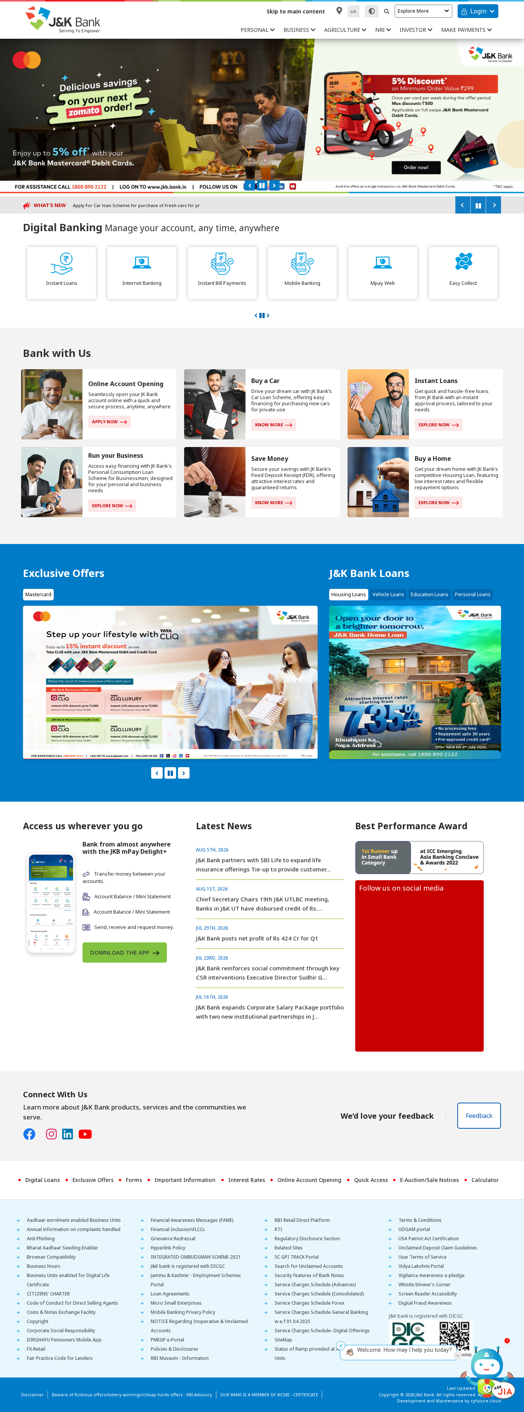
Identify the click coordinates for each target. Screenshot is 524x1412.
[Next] (493, 205)
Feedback (479, 1115)
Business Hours (43, 1266)
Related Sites (289, 1247)
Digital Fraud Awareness (425, 1303)
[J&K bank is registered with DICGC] (431, 1339)
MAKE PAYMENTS (464, 29)
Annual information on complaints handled (73, 1229)
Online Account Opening (309, 1180)
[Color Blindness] (372, 11)
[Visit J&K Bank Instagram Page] (54, 1134)
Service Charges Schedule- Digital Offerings (322, 1330)
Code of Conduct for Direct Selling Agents (72, 1303)
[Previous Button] (250, 185)
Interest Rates (246, 1180)
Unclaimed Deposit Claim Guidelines (438, 1247)
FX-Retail (36, 1349)
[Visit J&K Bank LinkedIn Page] (70, 1134)
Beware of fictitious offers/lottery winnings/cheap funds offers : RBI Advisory (132, 1394)
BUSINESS (297, 29)
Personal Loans (473, 594)
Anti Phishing (41, 1238)
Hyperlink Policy (168, 1247)
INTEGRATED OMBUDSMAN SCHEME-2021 (196, 1257)
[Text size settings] (353, 11)
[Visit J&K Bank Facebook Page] (32, 1134)
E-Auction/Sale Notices (429, 1180)
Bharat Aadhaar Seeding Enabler (62, 1247)
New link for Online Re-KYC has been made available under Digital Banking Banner (159, 205)
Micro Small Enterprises (176, 1303)
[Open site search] (386, 11)
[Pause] (478, 205)
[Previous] (462, 205)
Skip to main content (296, 11)
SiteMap (283, 1339)
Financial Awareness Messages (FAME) (192, 1220)
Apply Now (105, 421)
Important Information (185, 1180)
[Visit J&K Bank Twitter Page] (43, 1132)
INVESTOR (414, 29)
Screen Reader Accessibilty (428, 1293)
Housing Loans (348, 594)
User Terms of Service (423, 1257)
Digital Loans (42, 1180)
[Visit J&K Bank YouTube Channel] (87, 1134)
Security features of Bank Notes (309, 1275)
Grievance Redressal (173, 1238)
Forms (134, 1180)
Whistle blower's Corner (425, 1284)
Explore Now (434, 424)
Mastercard (38, 594)
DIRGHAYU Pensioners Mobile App (64, 1339)
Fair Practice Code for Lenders (60, 1358)
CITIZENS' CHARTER (48, 1293)
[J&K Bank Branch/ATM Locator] (339, 11)
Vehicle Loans (388, 594)
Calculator (485, 1180)
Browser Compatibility (51, 1257)
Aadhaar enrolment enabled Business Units (74, 1220)
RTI (278, 1229)
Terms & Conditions (420, 1220)
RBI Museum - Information (180, 1358)
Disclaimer (32, 1394)
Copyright (37, 1321)
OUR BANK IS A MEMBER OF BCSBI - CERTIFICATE (269, 1394)
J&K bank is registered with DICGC (188, 1266)
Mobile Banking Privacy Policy (183, 1312)
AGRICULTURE (343, 29)
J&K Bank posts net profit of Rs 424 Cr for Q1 (257, 938)
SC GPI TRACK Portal (297, 1257)
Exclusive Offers (93, 1180)
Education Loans (429, 594)
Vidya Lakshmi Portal (421, 1266)
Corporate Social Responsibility (61, 1330)
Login (478, 11)
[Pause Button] (262, 185)
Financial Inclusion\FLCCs (178, 1229)
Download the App (120, 952)
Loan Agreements (170, 1293)
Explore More (413, 10)
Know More (269, 424)
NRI (380, 29)
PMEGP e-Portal (167, 1339)
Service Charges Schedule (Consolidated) (319, 1293)
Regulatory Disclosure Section (307, 1238)
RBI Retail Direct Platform (302, 1220)
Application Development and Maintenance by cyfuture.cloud (449, 1398)
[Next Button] (274, 185)
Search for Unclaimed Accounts (309, 1266)
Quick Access (371, 1180)
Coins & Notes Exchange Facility (61, 1312)
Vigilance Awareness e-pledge (432, 1275)
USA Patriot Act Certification (429, 1238)
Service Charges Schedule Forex (309, 1303)
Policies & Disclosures (174, 1349)
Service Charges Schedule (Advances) (315, 1284)
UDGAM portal (414, 1229)
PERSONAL (255, 29)
